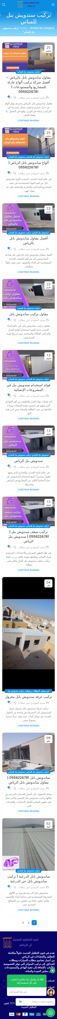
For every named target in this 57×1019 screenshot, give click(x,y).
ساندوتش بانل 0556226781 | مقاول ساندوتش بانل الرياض (28, 780)
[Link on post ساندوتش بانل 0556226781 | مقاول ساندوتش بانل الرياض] (28, 752)
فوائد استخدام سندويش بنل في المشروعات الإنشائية (28, 387)
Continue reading (28, 120)
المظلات (36, 691)
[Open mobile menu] (53, 5)
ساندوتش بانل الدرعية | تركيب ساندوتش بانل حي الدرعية (28, 879)
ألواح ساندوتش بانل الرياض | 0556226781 (29, 165)
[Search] (4, 5)
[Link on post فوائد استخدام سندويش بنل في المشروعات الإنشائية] (28, 365)
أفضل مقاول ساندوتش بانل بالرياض (28, 240)
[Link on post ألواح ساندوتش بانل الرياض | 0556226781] (28, 142)
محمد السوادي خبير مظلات (31, 97)
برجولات (28, 691)
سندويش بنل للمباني (16, 156)
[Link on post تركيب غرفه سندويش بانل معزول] (28, 634)
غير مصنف (45, 691)
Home (23, 28)
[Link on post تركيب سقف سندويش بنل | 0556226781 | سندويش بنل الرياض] (28, 511)
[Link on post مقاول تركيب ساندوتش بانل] (28, 294)
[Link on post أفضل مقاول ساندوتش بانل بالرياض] (28, 218)
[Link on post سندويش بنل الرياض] (28, 440)
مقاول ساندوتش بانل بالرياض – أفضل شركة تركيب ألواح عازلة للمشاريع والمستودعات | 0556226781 (28, 84)
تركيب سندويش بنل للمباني (28, 71)
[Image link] (21, 942)
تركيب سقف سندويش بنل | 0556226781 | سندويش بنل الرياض (28, 536)
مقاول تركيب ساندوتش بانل (28, 314)
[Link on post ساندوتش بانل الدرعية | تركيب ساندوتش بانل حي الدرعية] (28, 844)
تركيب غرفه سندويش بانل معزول (28, 696)
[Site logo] (28, 4)
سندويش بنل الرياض (28, 460)
